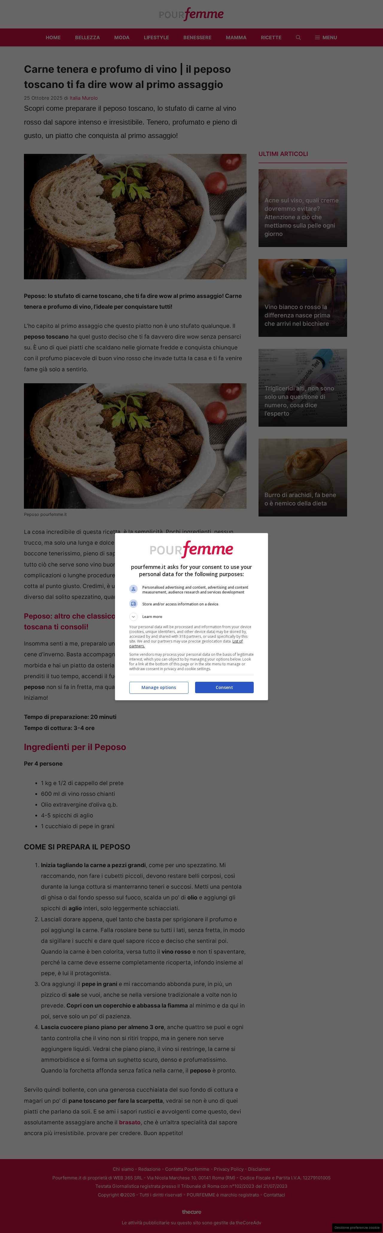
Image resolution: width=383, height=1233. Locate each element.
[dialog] (191, 616)
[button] (191, 617)
